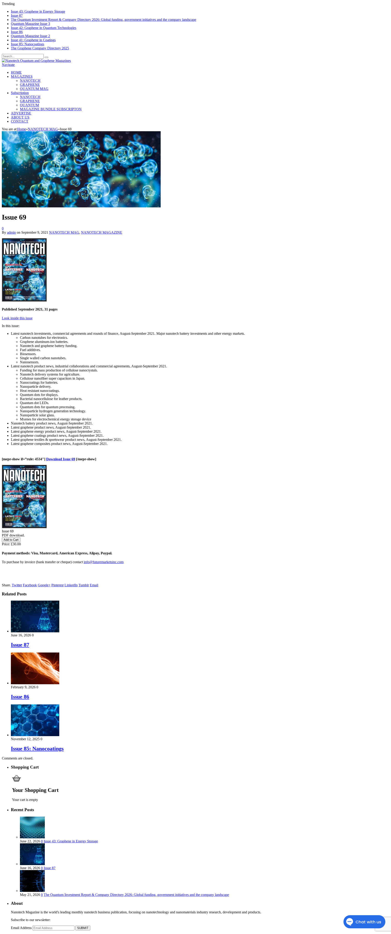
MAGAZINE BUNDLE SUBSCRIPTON (51, 109)
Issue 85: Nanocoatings (27, 44)
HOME (16, 72)
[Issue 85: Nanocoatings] (35, 735)
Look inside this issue (17, 318)
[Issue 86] (35, 683)
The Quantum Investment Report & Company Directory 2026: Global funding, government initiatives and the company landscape (103, 20)
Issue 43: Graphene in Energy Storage (38, 11)
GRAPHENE (30, 85)
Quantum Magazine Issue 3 (30, 24)
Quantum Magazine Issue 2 (30, 36)
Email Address (21, 928)
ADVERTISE (21, 113)
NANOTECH (30, 80)
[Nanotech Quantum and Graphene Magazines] (36, 61)
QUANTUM (29, 105)
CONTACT (19, 121)
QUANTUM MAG (34, 89)
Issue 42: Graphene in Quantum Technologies (43, 28)
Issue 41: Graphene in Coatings (33, 40)
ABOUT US (20, 117)
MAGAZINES (22, 76)
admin (11, 232)
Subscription (20, 93)
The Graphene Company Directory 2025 (40, 48)
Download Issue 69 (60, 459)
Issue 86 (17, 32)
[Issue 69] (81, 206)
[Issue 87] (35, 631)
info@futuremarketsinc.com (104, 562)
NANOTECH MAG (64, 232)
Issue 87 (17, 15)
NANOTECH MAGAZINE (101, 232)
